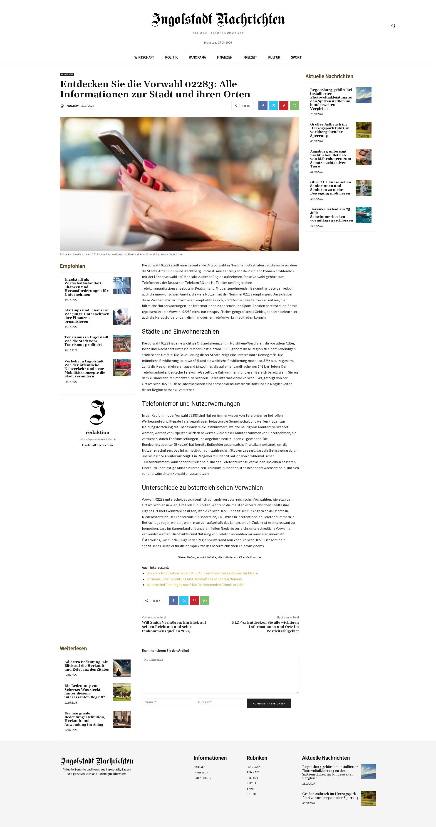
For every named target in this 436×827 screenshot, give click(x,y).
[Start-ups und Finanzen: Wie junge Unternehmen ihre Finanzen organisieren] (122, 316)
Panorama (67, 74)
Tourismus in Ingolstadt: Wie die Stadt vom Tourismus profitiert (86, 341)
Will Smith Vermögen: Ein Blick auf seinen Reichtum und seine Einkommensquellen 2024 (174, 626)
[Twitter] (273, 105)
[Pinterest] (283, 105)
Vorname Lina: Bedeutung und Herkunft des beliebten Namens (195, 579)
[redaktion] (63, 105)
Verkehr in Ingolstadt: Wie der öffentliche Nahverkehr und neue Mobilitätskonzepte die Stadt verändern (84, 369)
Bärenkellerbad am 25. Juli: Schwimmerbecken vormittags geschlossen (331, 215)
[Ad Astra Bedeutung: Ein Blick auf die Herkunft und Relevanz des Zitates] (122, 668)
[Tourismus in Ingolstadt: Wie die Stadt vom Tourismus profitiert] (122, 343)
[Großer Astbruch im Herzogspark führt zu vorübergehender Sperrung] (364, 130)
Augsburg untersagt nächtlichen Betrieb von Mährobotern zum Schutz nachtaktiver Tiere (330, 159)
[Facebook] (263, 105)
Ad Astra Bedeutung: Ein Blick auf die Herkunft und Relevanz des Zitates (86, 666)
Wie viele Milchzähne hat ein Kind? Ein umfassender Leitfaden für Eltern (202, 573)
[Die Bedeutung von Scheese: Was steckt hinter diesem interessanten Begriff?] (122, 692)
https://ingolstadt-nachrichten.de (97, 439)
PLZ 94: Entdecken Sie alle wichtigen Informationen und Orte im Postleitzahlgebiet (265, 626)
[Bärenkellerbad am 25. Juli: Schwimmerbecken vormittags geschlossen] (364, 215)
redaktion (72, 106)
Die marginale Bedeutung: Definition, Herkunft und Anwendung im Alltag (84, 719)
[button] (393, 25)
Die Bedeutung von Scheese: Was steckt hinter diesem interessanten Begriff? (84, 691)
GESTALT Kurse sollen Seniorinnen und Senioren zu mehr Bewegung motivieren (330, 188)
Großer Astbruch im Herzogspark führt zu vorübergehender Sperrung (329, 130)
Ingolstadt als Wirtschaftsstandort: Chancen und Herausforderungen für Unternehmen (86, 287)
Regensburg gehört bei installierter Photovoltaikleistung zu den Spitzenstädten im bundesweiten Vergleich (331, 99)
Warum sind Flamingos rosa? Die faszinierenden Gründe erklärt (195, 584)
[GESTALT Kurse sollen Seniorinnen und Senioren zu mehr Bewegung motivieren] (364, 188)
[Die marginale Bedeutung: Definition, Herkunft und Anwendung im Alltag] (122, 719)
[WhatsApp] (294, 105)
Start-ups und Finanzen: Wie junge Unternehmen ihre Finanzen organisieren (86, 316)
